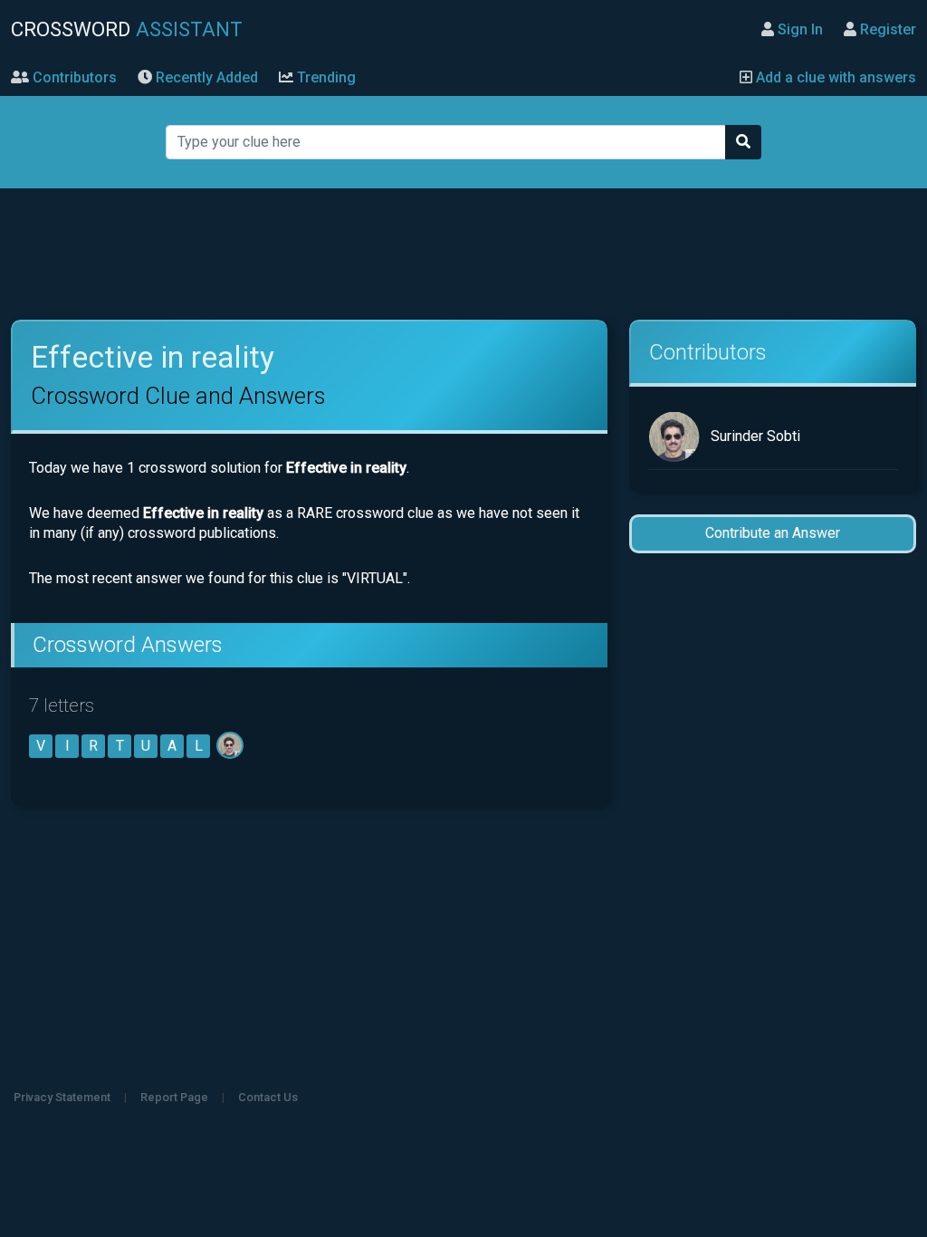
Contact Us (268, 1097)
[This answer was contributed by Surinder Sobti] (231, 745)
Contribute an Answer (772, 533)
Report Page (174, 1097)
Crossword (127, 29)
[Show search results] (743, 142)
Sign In (798, 29)
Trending (324, 77)
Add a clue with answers (834, 77)
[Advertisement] (463, 254)
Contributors (73, 77)
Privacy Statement (62, 1097)
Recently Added (205, 77)
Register (886, 29)
